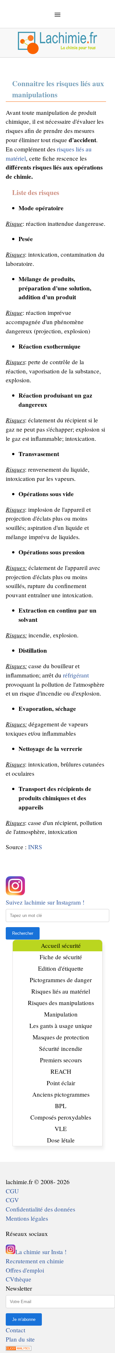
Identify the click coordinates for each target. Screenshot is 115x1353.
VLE (61, 1129)
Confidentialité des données (40, 1209)
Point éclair (61, 1083)
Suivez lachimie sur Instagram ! (45, 902)
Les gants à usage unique (60, 1026)
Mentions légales (27, 1218)
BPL (60, 1106)
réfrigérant (76, 675)
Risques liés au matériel (60, 991)
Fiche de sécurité (61, 957)
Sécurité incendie (60, 1048)
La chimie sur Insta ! (40, 1252)
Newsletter (19, 1288)
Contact (15, 1330)
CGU (12, 1191)
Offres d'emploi (25, 1270)
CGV (12, 1200)
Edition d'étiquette (60, 968)
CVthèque (18, 1279)
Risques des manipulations (61, 1003)
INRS (35, 847)
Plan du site (20, 1339)
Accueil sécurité (61, 945)
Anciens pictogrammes (60, 1094)
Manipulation (61, 1014)
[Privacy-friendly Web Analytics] (18, 1348)
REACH (60, 1071)
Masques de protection (61, 1037)
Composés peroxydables (60, 1117)
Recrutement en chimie (35, 1261)
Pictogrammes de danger (61, 980)
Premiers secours (61, 1060)
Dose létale (61, 1140)
